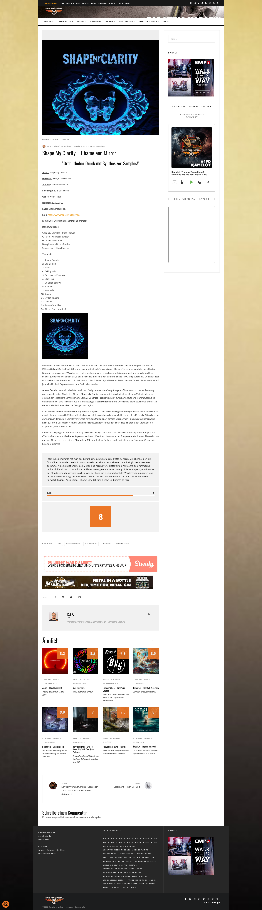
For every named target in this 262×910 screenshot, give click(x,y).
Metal (133, 874)
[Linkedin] (198, 3)
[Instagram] (195, 3)
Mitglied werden (98, 3)
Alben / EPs (58, 146)
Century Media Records (117, 859)
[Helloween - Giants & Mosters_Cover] (146, 670)
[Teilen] (55, 606)
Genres (112, 3)
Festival (108, 866)
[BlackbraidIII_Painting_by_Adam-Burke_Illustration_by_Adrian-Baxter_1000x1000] (55, 728)
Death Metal (111, 863)
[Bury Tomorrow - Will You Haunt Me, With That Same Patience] (85, 728)
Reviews (109, 21)
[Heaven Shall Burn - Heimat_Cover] (116, 728)
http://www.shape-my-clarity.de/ (64, 214)
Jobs (78, 3)
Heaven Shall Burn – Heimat (114, 755)
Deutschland (128, 863)
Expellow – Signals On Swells (144, 755)
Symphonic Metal (127, 893)
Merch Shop (124, 3)
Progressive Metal (114, 889)
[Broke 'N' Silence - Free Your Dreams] (116, 670)
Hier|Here (60, 859)
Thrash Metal (148, 893)
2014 (114, 848)
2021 (114, 851)
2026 (154, 851)
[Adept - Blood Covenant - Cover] (55, 670)
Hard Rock (110, 870)
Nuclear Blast (133, 881)
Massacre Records (146, 870)
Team (62, 3)
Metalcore (107, 544)
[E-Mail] (79, 606)
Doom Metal (144, 863)
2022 (122, 851)
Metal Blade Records (115, 878)
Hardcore (148, 866)
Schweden (109, 893)
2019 (154, 848)
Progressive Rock (138, 889)
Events (80, 21)
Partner (70, 3)
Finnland (121, 866)
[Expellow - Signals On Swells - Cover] (146, 728)
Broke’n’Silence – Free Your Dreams (114, 698)
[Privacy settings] (5, 904)
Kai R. (49, 146)
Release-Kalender (148, 21)
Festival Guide (66, 21)
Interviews (95, 21)
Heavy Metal (126, 870)
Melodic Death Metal (115, 874)
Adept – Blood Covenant (52, 697)
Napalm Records (113, 881)
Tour (126, 897)
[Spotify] (202, 3)
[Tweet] (63, 606)
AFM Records (111, 855)
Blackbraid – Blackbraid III (53, 755)
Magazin (48, 21)
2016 (130, 848)
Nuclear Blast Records (117, 885)
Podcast (167, 21)
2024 (138, 851)
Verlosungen (126, 21)
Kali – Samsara (78, 697)
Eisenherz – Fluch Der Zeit (127, 794)
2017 (138, 848)
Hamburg (135, 866)
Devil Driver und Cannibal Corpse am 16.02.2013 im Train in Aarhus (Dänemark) (79, 798)
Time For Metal (112, 897)
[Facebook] (187, 3)
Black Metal (128, 855)
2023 (130, 851)
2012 (106, 848)
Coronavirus (141, 859)
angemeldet (58, 826)
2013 (59, 544)
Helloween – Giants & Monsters (146, 697)
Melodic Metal (91, 544)
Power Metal (140, 885)
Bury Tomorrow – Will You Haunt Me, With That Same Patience (83, 758)
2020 (106, 851)
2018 (146, 848)
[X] (191, 3)
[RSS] (206, 3)
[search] (211, 38)
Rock (153, 889)
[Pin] (71, 606)
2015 (122, 848)
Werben (85, 3)
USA (134, 897)
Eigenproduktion (73, 544)
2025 (146, 851)
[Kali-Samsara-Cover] (85, 670)
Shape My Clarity (122, 544)
